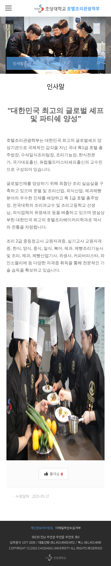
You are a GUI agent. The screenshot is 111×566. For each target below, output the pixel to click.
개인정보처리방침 (41, 527)
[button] (8, 8)
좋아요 (56, 473)
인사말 (18, 63)
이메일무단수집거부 (68, 527)
